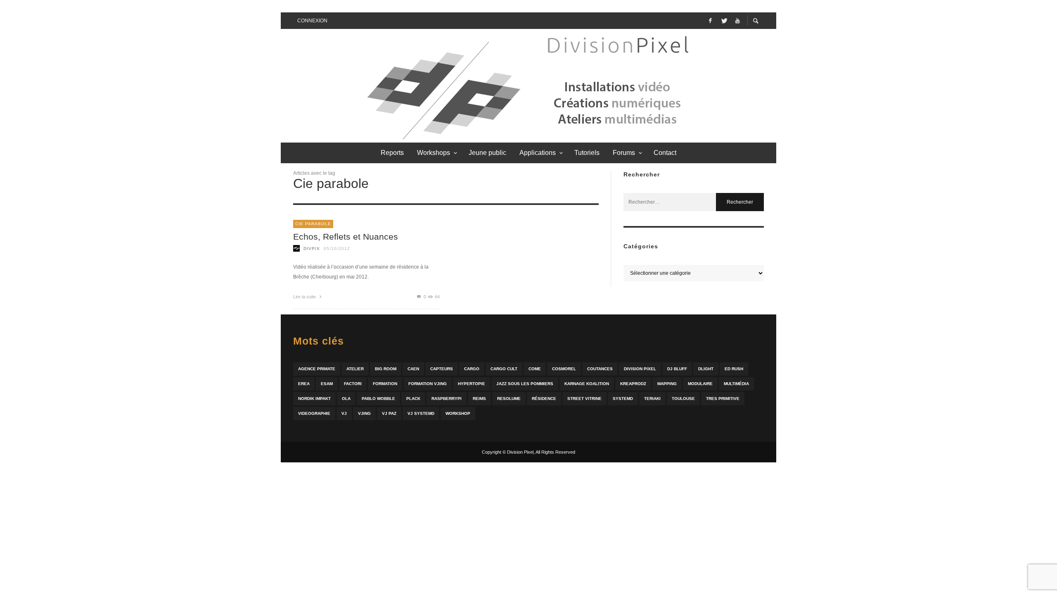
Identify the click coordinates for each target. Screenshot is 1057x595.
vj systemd (421, 413)
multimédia (736, 383)
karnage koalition (586, 383)
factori (353, 383)
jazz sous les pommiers (524, 383)
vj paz (389, 413)
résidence (544, 398)
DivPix (311, 248)
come (534, 369)
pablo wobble (378, 398)
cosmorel (564, 369)
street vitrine (584, 398)
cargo (471, 369)
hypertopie (471, 383)
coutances (600, 369)
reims (479, 398)
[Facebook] (710, 20)
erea (304, 383)
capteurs (441, 369)
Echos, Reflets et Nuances (345, 236)
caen (413, 369)
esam (327, 383)
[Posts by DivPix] (296, 248)
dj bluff (677, 369)
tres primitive (722, 398)
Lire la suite (305, 296)
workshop (458, 413)
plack (413, 398)
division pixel (640, 369)
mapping (667, 383)
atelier (355, 369)
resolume (509, 398)
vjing (364, 413)
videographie (314, 413)
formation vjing (427, 383)
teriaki (652, 398)
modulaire (700, 383)
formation (385, 383)
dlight (705, 369)
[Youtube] (737, 20)
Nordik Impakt (314, 398)
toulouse (683, 398)
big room (385, 369)
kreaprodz (633, 383)
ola (346, 398)
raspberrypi (446, 398)
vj (344, 413)
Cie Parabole (313, 223)
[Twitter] (724, 20)
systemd (623, 398)
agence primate (316, 369)
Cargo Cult (504, 369)
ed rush (734, 369)
